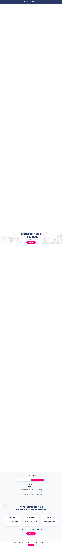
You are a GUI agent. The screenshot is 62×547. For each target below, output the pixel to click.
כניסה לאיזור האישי (8, 2)
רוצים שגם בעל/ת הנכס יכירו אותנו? (31, 497)
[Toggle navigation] (57, 2)
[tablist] (31, 479)
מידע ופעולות (53, 2)
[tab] (38, 480)
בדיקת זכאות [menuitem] (47, 2)
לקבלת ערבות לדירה (31, 242)
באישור (31, 544)
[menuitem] (53, 2)
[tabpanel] (31, 491)
